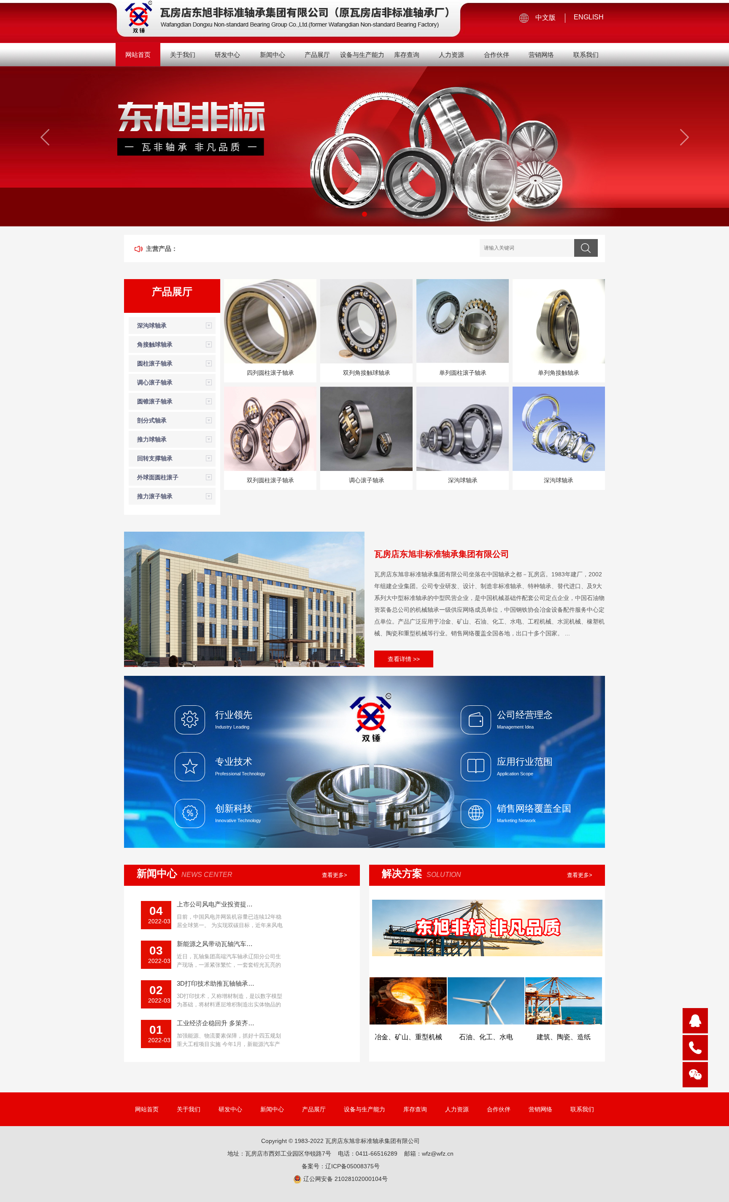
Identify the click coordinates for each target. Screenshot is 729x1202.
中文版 (545, 17)
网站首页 (138, 54)
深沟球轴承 (152, 325)
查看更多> (334, 875)
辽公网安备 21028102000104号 (345, 1178)
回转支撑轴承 (155, 458)
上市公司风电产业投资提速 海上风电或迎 (216, 904)
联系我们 (586, 54)
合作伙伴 (496, 54)
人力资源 (451, 54)
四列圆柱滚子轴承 (270, 372)
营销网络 (541, 54)
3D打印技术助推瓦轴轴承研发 (216, 983)
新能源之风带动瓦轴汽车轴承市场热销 (216, 943)
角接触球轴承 (155, 344)
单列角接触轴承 (558, 372)
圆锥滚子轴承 (155, 401)
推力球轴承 (152, 439)
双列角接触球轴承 (366, 372)
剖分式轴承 (152, 420)
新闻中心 (272, 54)
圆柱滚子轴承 (155, 363)
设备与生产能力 (362, 54)
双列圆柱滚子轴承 (270, 480)
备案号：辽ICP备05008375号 (341, 1166)
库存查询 (406, 54)
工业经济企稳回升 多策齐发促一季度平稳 (216, 1023)
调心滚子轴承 (155, 382)
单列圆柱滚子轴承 (462, 372)
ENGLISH (589, 17)
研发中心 (227, 54)
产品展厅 (317, 54)
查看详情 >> (404, 659)
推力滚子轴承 (155, 496)
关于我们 (182, 54)
